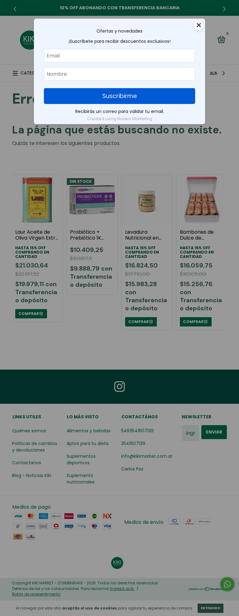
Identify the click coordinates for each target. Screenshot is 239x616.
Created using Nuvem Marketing (119, 118)
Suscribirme (119, 96)
